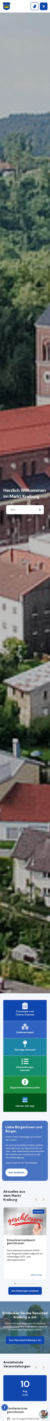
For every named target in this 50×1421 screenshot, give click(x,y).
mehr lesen (36, 1275)
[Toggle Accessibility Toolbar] (5, 1407)
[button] (36, 1199)
